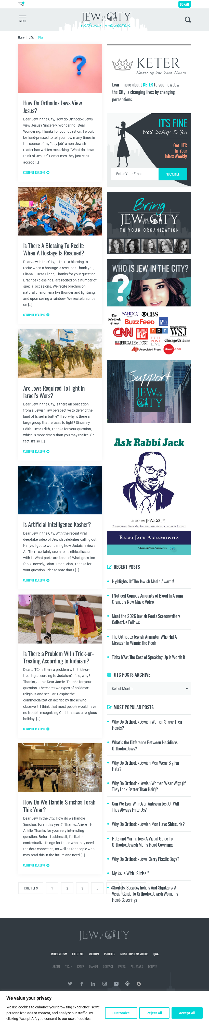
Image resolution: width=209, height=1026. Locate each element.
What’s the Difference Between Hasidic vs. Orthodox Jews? (145, 745)
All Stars (137, 966)
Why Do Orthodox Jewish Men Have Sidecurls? (148, 824)
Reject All (154, 1013)
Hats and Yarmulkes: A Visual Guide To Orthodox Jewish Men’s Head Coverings (143, 841)
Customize (121, 1013)
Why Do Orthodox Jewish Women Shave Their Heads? (147, 724)
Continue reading (34, 172)
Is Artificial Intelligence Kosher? (57, 524)
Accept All (187, 1013)
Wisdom (94, 954)
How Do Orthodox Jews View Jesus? (52, 106)
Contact (108, 966)
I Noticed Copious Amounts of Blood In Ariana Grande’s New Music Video (147, 598)
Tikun (68, 966)
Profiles (109, 954)
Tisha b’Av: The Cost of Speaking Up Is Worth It (148, 657)
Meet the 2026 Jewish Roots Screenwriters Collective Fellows (146, 619)
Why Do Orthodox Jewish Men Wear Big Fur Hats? (145, 765)
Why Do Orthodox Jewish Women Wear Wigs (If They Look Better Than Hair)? (148, 786)
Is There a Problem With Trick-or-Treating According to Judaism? (58, 657)
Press (122, 966)
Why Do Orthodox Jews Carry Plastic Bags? (145, 859)
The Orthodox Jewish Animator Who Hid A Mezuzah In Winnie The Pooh (144, 639)
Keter (80, 966)
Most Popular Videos (134, 954)
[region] (104, 1008)
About (56, 966)
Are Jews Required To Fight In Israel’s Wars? (54, 391)
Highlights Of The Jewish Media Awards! (143, 581)
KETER (148, 84)
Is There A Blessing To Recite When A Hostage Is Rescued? (53, 249)
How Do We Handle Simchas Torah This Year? (59, 805)
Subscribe (172, 174)
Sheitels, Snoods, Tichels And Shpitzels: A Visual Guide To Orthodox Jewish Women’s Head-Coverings (145, 893)
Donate (184, 4)
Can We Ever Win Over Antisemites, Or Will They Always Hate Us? (145, 806)
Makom (93, 966)
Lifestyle (78, 954)
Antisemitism (58, 954)
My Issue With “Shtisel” (130, 873)
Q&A (156, 954)
